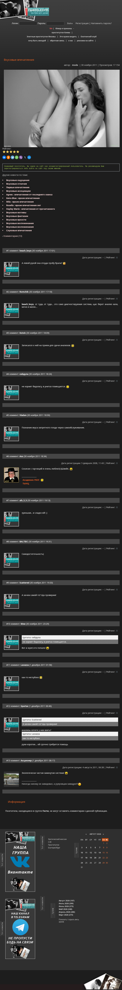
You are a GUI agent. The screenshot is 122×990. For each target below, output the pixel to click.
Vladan (22, 415)
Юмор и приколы (63, 28)
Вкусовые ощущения (17, 180)
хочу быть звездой (37, 40)
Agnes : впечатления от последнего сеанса (29, 194)
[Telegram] (12, 157)
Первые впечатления (17, 187)
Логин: (15, 23)
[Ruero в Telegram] (20, 929)
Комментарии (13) (12, 236)
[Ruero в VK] (20, 862)
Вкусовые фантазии (17, 216)
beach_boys (25, 250)
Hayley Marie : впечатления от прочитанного (30, 208)
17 (82, 857)
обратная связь (57, 40)
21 (100, 857)
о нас (70, 40)
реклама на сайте (85, 40)
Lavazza (25, 664)
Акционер (26, 760)
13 (95, 852)
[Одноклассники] (8, 157)
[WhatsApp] (16, 157)
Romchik (24, 291)
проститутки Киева (61, 32)
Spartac (24, 706)
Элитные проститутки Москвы (41, 36)
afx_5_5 (23, 500)
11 (86, 852)
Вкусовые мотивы (16, 212)
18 (86, 857)
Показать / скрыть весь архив (69, 920)
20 (95, 857)
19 (91, 857)
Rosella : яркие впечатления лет (23, 205)
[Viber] (21, 157)
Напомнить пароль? (101, 23)
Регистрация (82, 23)
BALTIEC (23, 541)
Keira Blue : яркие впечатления (23, 198)
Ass (21, 456)
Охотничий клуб (88, 36)
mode (75, 65)
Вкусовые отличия (16, 183)
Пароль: (42, 23)
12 (91, 852)
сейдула (23, 374)
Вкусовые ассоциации (18, 191)
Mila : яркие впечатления (20, 201)
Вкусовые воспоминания (20, 223)
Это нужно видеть (68, 36)
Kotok (22, 332)
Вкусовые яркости (16, 219)
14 (100, 852)
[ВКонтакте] (4, 157)
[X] (25, 157)
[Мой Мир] (29, 157)
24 (82, 863)
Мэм (23, 623)
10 (82, 852)
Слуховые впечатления (19, 230)
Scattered (24, 582)
